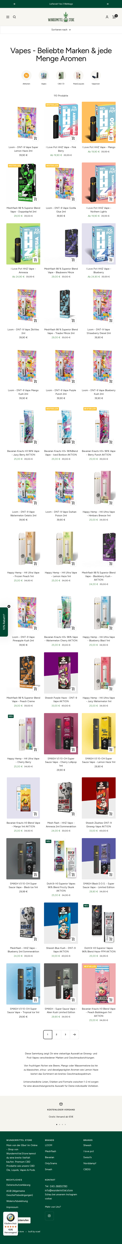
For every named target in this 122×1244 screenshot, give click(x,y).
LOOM (48, 1145)
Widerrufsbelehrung (17, 1201)
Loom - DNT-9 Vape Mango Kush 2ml (23, 392)
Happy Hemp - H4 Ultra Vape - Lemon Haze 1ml (61, 574)
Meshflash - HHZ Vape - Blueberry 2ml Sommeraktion (23, 950)
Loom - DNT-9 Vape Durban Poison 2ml (60, 513)
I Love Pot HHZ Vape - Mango (98, 147)
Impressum (12, 1207)
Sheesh (87, 1145)
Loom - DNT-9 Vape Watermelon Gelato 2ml (23, 513)
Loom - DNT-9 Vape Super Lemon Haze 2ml (23, 149)
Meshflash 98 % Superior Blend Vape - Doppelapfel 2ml (23, 210)
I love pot (88, 1151)
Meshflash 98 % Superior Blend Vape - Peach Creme (23, 699)
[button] (4, 622)
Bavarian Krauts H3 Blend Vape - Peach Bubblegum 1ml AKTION (98, 1012)
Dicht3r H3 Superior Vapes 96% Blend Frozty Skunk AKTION (61, 887)
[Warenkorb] (114, 17)
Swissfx (87, 1157)
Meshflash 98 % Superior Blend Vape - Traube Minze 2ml (61, 331)
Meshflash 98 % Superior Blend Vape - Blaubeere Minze (61, 270)
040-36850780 (58, 1186)
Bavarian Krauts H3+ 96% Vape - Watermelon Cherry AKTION (61, 639)
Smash (48, 1169)
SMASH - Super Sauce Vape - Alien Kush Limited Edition (61, 1010)
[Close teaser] (8, 606)
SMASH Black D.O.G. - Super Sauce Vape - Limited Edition (99, 885)
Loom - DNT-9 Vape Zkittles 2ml (23, 331)
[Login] (107, 17)
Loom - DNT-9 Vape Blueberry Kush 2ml (98, 392)
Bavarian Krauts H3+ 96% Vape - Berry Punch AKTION (98, 453)
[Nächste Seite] (74, 1034)
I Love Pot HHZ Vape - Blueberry (98, 270)
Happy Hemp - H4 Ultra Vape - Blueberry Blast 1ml (99, 639)
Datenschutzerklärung (18, 1185)
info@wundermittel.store (59, 1190)
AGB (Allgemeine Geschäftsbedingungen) (19, 1193)
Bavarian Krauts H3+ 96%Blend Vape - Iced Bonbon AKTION (61, 453)
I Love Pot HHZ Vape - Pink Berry (61, 149)
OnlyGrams (51, 1163)
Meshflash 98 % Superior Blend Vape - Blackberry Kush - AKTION (98, 576)
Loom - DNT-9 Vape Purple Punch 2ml (61, 392)
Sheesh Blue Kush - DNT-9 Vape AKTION (61, 950)
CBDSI (87, 1169)
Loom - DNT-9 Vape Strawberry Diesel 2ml (99, 331)
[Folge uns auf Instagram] (49, 1215)
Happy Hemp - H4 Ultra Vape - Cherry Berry (23, 760)
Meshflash (50, 1151)
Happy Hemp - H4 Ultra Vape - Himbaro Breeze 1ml (99, 513)
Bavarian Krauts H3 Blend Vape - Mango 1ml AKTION (23, 824)
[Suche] (14, 17)
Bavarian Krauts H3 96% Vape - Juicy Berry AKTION (23, 453)
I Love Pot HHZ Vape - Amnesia (23, 270)
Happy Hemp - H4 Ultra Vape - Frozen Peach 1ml (23, 574)
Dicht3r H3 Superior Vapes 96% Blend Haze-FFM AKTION (98, 950)
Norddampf (89, 1163)
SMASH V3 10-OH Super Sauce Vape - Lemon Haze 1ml (98, 760)
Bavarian (49, 1157)
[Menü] (16, 1214)
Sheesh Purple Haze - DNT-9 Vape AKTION (61, 699)
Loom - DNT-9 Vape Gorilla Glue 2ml (61, 210)
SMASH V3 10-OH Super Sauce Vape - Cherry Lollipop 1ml (61, 762)
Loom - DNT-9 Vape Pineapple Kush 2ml (23, 639)
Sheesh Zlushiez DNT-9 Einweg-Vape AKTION (99, 824)
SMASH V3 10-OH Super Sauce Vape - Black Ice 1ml (23, 885)
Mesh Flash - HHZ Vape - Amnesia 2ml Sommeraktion (61, 824)
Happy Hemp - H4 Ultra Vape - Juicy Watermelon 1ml (99, 699)
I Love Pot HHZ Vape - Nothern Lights (98, 210)
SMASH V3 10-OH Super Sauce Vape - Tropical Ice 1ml (23, 1010)
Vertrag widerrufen (18, 1220)
